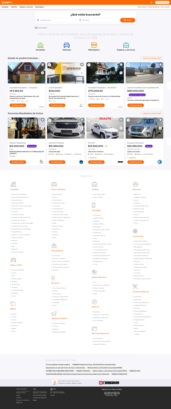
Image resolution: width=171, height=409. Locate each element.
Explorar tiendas (142, 7)
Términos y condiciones (40, 392)
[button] (42, 72)
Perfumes (15, 325)
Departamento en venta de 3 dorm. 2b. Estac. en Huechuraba (65, 368)
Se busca (15, 287)
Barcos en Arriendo (59, 258)
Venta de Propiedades (19, 194)
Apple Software (99, 218)
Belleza (13, 309)
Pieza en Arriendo (17, 238)
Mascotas (137, 189)
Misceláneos (138, 247)
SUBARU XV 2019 (135, 371)
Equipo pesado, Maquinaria (61, 217)
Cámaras (96, 221)
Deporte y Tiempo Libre (101, 315)
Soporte (18, 397)
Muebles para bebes (59, 332)
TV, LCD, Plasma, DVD (100, 250)
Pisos (13, 276)
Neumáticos (56, 229)
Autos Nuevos (57, 200)
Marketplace (39, 7)
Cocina (14, 273)
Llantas (55, 232)
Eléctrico (137, 261)
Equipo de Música (58, 220)
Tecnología (96, 210)
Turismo (136, 334)
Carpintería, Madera (140, 241)
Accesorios (56, 206)
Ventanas (15, 293)
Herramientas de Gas (141, 255)
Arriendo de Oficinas (18, 220)
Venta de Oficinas (17, 203)
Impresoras (97, 232)
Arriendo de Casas (18, 214)
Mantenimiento (139, 276)
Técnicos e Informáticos (60, 297)
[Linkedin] (115, 393)
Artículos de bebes (59, 323)
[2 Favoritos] (10, 64)
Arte (95, 282)
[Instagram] (108, 393)
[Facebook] (105, 393)
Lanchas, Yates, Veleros (60, 264)
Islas (13, 246)
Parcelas (14, 243)
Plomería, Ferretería (140, 267)
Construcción (138, 236)
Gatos (136, 200)
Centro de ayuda (164, 7)
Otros (14, 296)
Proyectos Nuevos (18, 252)
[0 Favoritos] (88, 64)
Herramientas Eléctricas (142, 250)
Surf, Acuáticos (98, 320)
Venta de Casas (17, 200)
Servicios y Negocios (141, 292)
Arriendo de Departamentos (21, 217)
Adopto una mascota (141, 220)
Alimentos (137, 194)
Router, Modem (98, 247)
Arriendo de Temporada (19, 226)
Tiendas (52, 395)
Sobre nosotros (21, 392)
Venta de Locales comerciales (21, 206)
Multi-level (137, 299)
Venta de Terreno (17, 209)
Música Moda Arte (99, 277)
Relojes (14, 328)
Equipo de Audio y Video (102, 230)
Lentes (14, 320)
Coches (55, 326)
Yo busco (56, 270)
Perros (136, 214)
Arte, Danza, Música (59, 288)
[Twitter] (111, 393)
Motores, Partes (58, 226)
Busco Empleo (98, 197)
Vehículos (14, 7)
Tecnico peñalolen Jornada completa (58, 364)
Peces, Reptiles (139, 212)
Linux (95, 238)
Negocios (15, 249)
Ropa (13, 331)
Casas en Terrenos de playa (21, 235)
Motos (55, 197)
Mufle (54, 223)
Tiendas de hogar (17, 290)
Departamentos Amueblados (21, 229)
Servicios (137, 270)
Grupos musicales (99, 291)
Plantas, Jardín (16, 279)
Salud (136, 328)
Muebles (14, 281)
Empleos (95, 189)
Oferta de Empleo (99, 194)
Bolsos (14, 314)
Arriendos (15, 212)
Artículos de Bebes (18, 270)
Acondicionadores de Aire (102, 255)
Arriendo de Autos (59, 203)
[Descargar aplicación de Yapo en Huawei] (101, 383)
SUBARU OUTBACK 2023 (119, 374)
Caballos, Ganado (140, 197)
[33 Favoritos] (49, 64)
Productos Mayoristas (141, 302)
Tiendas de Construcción (142, 279)
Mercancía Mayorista (100, 333)
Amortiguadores (58, 209)
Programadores (139, 320)
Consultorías (138, 314)
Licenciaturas (57, 294)
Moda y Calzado (17, 323)
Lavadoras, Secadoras (101, 258)
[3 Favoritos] (10, 120)
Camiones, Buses (58, 212)
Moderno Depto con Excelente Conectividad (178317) (110, 371)
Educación (55, 283)
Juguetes (56, 329)
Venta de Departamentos (20, 197)
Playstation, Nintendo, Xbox (103, 244)
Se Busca (56, 235)
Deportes (95, 307)
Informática (97, 227)
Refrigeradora (98, 261)
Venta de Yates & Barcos (61, 267)
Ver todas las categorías (57, 392)
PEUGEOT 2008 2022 (83, 371)
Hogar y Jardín (16, 265)
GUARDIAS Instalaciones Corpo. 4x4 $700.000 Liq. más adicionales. (94, 364)
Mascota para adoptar (141, 217)
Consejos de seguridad (153, 7)
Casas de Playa (17, 232)
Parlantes (97, 241)
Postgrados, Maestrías (60, 299)
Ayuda (18, 395)
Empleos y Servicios (26, 7)
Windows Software (100, 253)
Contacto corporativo (22, 400)
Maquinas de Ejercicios (101, 317)
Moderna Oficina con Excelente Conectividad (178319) (105, 368)
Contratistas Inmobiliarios (142, 244)
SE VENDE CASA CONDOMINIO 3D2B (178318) (60, 371)
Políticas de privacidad (39, 395)
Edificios (14, 240)
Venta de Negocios (140, 311)
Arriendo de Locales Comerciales (22, 223)
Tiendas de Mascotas (141, 206)
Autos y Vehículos (58, 189)
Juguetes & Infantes (59, 318)
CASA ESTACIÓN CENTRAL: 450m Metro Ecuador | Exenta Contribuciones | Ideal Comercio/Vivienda (77, 374)
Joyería (14, 317)
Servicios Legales (139, 331)
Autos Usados (57, 194)
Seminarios (56, 302)
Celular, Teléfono (99, 224)
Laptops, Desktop (99, 235)
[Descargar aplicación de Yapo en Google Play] (115, 382)
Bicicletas (97, 312)
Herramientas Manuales (142, 253)
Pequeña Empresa (140, 305)
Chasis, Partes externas (60, 214)
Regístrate (19, 402)
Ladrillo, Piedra (139, 264)
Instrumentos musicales (101, 285)
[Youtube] (118, 393)
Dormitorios (16, 284)
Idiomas (55, 291)
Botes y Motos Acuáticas (61, 261)
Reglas (35, 400)
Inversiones (138, 297)
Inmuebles (5, 7)
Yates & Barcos (57, 251)
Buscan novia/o (139, 209)
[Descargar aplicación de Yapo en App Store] (107, 382)
